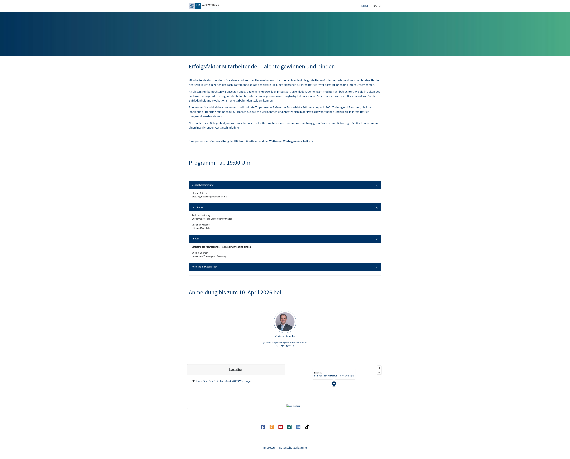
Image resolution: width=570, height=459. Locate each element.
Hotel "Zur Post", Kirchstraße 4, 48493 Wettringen (224, 381)
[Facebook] (263, 427)
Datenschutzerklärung (293, 448)
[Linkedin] (298, 427)
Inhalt (364, 5)
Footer (377, 5)
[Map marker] (334, 385)
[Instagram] (272, 427)
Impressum (270, 448)
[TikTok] (307, 427)
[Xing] (289, 427)
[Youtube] (280, 427)
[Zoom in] (379, 368)
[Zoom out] (379, 372)
